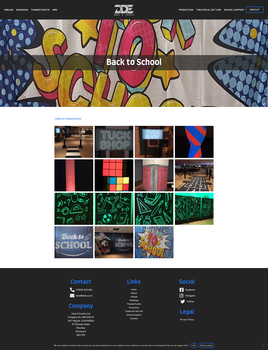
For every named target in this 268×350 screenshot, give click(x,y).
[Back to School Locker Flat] (154, 175)
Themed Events (40, 9)
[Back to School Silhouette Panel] (73, 209)
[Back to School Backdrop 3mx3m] (154, 242)
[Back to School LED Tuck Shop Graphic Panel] (114, 142)
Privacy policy (206, 345)
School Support (234, 9)
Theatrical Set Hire (208, 9)
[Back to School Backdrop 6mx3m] (73, 242)
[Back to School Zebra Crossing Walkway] (73, 142)
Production (186, 9)
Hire (54, 9)
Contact (134, 318)
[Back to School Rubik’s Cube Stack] (114, 175)
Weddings (22, 9)
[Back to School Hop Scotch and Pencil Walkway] (194, 175)
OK (193, 345)
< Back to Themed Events (67, 118)
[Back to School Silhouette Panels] (194, 209)
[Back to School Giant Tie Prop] (194, 142)
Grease (8, 9)
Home (134, 289)
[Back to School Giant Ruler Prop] (73, 175)
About (134, 292)
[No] (263, 345)
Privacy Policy (187, 319)
